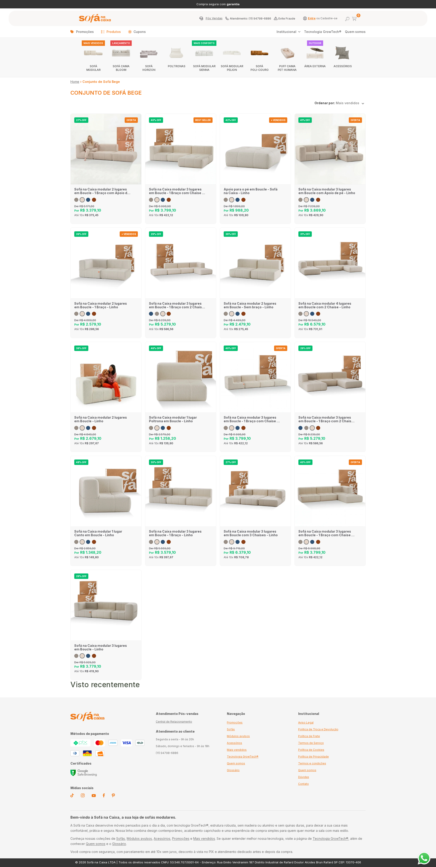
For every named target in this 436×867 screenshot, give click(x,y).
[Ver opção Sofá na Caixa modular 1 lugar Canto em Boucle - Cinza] (76, 542)
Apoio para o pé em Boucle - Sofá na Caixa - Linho (250, 191)
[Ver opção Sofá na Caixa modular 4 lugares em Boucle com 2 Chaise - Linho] (306, 314)
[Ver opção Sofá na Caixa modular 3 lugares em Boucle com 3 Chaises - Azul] (237, 542)
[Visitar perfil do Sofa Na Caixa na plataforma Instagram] (83, 796)
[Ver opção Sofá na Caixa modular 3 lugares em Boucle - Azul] (88, 656)
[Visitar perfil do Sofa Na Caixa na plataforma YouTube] (94, 796)
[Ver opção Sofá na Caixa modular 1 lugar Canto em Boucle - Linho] (82, 542)
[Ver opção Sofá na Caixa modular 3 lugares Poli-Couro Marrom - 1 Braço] (169, 542)
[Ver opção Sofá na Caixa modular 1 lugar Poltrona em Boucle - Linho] (157, 428)
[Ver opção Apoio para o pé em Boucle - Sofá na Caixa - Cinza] (226, 200)
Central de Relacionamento (174, 721)
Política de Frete (309, 736)
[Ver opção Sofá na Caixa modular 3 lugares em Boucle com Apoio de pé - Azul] (312, 200)
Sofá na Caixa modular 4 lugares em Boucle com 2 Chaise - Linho (324, 305)
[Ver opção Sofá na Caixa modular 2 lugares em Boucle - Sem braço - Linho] (232, 314)
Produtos (114, 32)
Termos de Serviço (311, 743)
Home (74, 82)
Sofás (231, 729)
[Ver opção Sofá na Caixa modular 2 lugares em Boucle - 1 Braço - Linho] (82, 314)
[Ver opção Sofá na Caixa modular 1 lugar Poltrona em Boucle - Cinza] (151, 428)
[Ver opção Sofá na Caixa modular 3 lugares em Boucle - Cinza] (76, 656)
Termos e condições (312, 763)
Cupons (140, 32)
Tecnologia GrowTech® (322, 32)
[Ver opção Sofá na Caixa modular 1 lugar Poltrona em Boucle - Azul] (163, 428)
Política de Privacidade (313, 756)
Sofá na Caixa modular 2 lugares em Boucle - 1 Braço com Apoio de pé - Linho (101, 191)
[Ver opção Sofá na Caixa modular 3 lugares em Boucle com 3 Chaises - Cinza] (226, 542)
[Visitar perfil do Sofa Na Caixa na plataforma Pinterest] (113, 796)
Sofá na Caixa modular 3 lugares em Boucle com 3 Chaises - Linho (251, 533)
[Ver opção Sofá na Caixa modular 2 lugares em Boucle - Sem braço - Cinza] (226, 314)
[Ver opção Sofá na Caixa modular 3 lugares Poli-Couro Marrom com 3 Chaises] (243, 542)
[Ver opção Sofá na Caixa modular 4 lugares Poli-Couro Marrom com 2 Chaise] (318, 314)
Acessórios (234, 743)
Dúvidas (303, 777)
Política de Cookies (311, 749)
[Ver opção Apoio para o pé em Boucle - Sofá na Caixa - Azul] (237, 200)
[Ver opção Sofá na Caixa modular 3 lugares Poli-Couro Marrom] (94, 656)
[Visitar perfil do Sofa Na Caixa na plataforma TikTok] (72, 796)
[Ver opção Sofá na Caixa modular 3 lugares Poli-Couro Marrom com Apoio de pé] (318, 200)
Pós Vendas (214, 18)
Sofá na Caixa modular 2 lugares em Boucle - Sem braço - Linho (250, 305)
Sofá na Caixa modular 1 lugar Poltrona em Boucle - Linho (173, 419)
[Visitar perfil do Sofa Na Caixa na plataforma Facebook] (104, 796)
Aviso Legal (306, 722)
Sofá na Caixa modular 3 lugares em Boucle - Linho (100, 647)
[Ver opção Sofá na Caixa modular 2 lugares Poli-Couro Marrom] (94, 428)
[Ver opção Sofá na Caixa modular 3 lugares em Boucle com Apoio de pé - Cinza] (300, 200)
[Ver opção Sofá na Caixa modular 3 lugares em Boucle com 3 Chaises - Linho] (232, 542)
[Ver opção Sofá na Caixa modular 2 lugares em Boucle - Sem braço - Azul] (237, 314)
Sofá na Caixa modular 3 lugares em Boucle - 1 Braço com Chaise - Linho (176, 191)
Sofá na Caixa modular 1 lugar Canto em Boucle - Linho (98, 533)
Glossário (233, 770)
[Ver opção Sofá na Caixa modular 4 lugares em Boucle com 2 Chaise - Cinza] (300, 314)
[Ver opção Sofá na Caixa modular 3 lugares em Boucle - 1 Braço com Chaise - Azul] (163, 200)
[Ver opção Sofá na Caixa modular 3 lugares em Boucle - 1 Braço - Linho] (157, 542)
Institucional (286, 32)
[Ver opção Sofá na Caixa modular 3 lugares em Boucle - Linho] (82, 656)
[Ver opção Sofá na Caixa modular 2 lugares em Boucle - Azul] (88, 428)
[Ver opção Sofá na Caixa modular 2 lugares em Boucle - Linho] (82, 428)
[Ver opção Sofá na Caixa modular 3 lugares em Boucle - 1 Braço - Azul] (163, 542)
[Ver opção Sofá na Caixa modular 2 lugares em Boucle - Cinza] (76, 428)
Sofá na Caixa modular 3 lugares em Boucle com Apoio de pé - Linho (326, 191)
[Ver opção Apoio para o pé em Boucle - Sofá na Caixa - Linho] (232, 200)
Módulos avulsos (238, 736)
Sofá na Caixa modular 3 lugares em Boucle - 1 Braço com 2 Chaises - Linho (177, 305)
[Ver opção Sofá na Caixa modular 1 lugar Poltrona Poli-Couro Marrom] (169, 428)
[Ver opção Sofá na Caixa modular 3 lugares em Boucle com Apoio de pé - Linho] (306, 200)
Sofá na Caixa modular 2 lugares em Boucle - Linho (100, 419)
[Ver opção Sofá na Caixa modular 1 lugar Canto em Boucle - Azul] (88, 542)
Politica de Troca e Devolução (318, 729)
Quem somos (355, 32)
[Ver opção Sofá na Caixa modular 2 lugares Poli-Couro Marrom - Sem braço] (243, 314)
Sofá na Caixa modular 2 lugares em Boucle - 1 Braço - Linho (100, 305)
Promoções (85, 32)
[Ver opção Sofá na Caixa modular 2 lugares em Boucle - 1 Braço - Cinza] (76, 314)
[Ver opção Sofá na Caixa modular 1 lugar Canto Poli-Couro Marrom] (94, 542)
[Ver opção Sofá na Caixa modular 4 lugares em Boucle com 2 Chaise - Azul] (312, 314)
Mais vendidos (237, 749)
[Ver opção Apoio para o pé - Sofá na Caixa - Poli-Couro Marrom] (243, 200)
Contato (303, 783)
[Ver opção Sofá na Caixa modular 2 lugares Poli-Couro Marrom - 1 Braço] (94, 314)
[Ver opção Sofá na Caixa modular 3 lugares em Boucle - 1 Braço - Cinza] (151, 542)
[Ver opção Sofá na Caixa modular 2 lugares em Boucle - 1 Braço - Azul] (88, 314)
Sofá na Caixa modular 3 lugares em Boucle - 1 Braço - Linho (175, 533)
